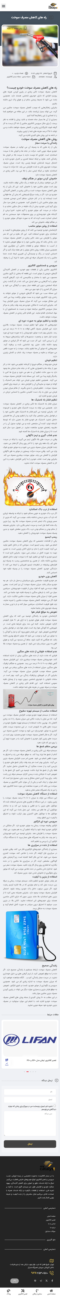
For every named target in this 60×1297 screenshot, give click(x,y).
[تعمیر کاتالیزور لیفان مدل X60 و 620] (30, 1039)
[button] (3, 6)
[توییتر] (46, 1280)
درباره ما (52, 1227)
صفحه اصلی (51, 1216)
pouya (41, 76)
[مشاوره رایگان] (37, 1290)
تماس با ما (51, 1224)
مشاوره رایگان (37, 1294)
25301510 (39, 1273)
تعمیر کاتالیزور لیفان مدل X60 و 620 (41, 1060)
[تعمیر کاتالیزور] (22, 1290)
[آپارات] (35, 1280)
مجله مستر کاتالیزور (14, 76)
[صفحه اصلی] (51, 1290)
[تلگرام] (40, 1280)
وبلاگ (9, 1294)
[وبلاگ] (8, 1290)
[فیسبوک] (52, 1280)
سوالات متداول (50, 1231)
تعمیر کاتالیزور (50, 1220)
